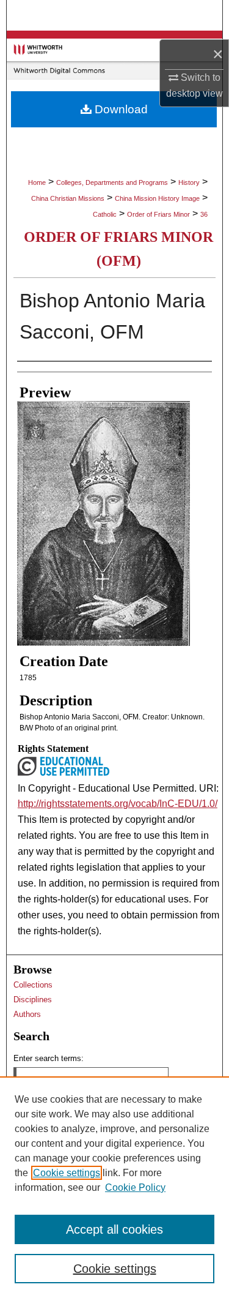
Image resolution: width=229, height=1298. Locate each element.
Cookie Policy (135, 1187)
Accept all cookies (114, 1229)
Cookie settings (66, 1173)
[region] (114, 1187)
